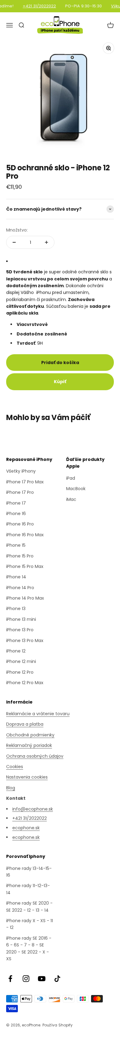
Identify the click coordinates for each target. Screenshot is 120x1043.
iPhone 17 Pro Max (25, 482)
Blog (10, 788)
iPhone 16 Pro (20, 524)
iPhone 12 (16, 651)
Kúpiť (60, 382)
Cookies (14, 766)
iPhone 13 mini (21, 619)
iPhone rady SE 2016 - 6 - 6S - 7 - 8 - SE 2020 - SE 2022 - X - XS (28, 948)
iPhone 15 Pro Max (24, 566)
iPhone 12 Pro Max (24, 683)
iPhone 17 (16, 503)
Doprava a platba (24, 724)
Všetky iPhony (21, 471)
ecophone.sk (26, 828)
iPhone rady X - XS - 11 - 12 (29, 924)
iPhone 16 (16, 513)
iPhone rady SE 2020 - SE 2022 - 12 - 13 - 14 (29, 906)
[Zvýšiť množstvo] (46, 242)
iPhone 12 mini (21, 661)
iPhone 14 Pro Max (25, 598)
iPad (70, 478)
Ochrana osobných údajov (34, 756)
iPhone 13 (16, 608)
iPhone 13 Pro (20, 630)
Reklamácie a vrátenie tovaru (38, 714)
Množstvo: (17, 230)
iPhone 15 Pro (20, 556)
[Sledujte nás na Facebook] (10, 978)
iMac (71, 499)
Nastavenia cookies (27, 777)
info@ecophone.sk (32, 809)
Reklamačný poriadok (29, 745)
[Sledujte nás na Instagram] (26, 978)
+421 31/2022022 (37, 6)
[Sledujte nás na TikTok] (57, 978)
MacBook (76, 489)
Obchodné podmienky (30, 735)
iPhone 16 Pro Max (25, 535)
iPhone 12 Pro (20, 672)
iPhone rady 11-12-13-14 (28, 888)
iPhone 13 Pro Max (24, 640)
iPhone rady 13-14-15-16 (29, 871)
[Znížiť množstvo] (14, 242)
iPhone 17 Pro (20, 492)
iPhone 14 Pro (20, 588)
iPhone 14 (16, 577)
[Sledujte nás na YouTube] (42, 978)
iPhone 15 (16, 545)
